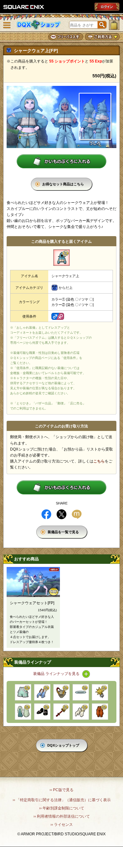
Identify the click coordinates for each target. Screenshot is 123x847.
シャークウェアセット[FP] (32, 603)
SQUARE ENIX (24, 7)
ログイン (107, 6)
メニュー (7, 25)
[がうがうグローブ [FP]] (42, 692)
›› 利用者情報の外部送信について (61, 816)
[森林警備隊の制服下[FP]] (100, 711)
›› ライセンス (61, 824)
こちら (99, 461)
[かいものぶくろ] (114, 25)
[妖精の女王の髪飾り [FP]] (100, 692)
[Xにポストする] (61, 514)
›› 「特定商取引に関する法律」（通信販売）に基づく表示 (62, 800)
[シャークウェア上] (61, 257)
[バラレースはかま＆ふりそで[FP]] (23, 711)
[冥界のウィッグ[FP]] (61, 692)
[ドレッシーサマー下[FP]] (23, 692)
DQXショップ (39, 25)
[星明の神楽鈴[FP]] (61, 711)
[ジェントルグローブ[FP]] (81, 711)
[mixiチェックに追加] (77, 514)
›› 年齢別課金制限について (61, 808)
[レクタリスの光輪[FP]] (81, 692)
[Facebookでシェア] (46, 514)
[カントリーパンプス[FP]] (42, 711)
